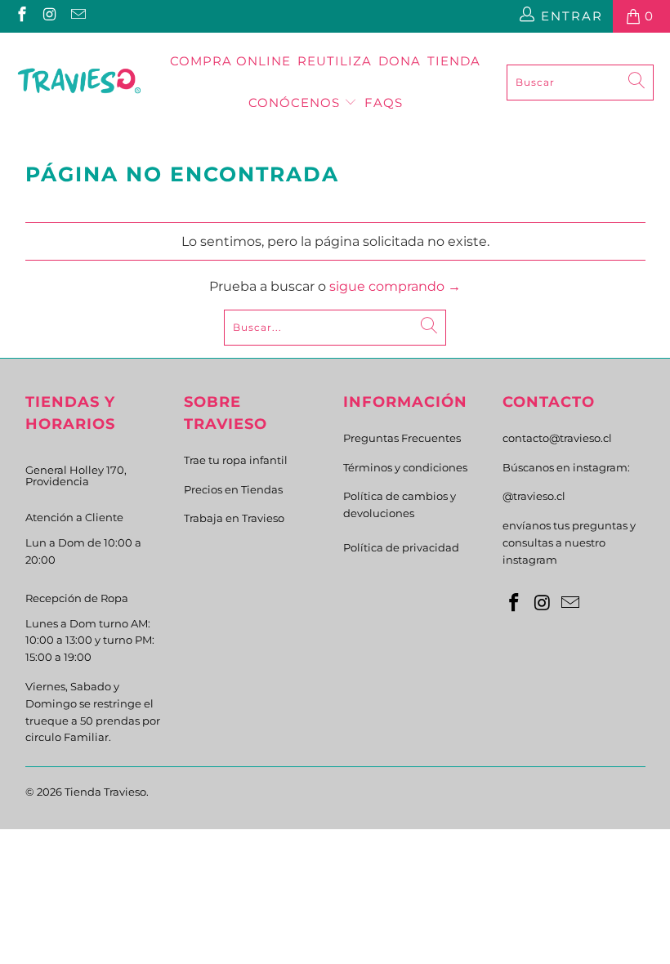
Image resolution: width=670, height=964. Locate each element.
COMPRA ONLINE (230, 61)
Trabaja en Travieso (234, 517)
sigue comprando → (395, 286)
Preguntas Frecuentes (402, 437)
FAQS (383, 102)
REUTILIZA (334, 61)
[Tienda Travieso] (79, 82)
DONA (399, 61)
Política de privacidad (401, 547)
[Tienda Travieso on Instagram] (49, 16)
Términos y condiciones (405, 467)
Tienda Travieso (105, 791)
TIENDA (453, 61)
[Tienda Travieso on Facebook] (20, 16)
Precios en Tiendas (233, 489)
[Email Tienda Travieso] (77, 16)
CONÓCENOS (296, 102)
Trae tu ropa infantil (236, 459)
